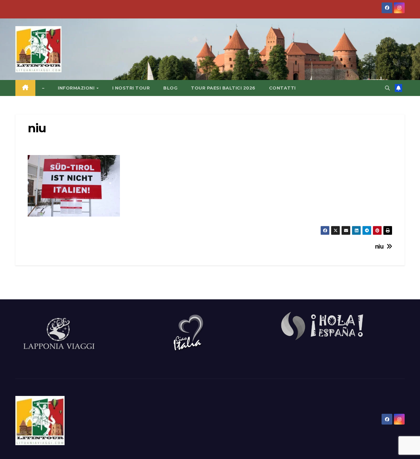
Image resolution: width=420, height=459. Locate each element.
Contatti (282, 88)
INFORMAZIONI (77, 88)
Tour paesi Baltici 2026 (223, 88)
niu (379, 246)
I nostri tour (131, 88)
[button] (387, 88)
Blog (170, 88)
